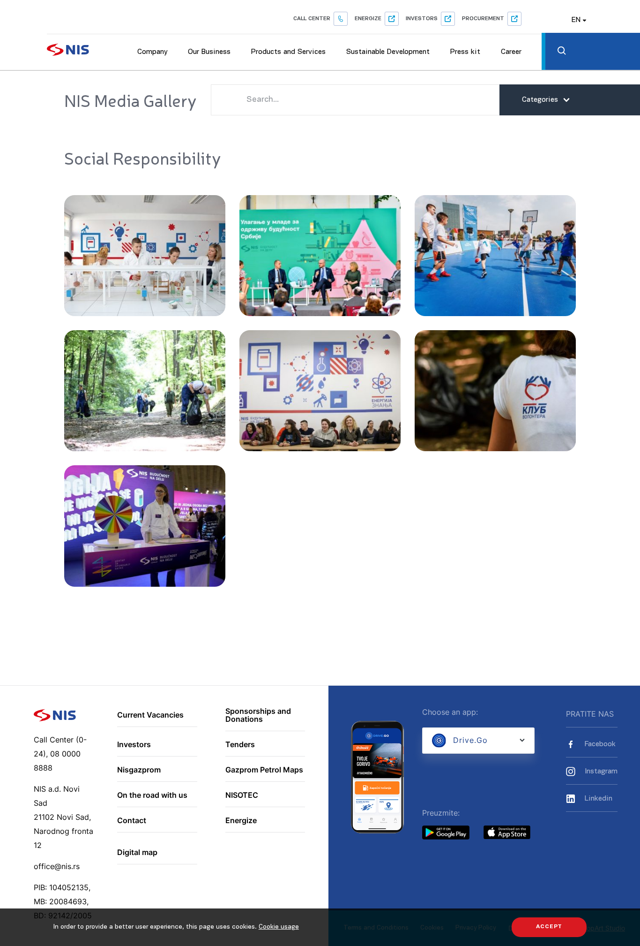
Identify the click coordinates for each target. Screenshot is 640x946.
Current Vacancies (150, 715)
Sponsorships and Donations (258, 715)
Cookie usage (279, 927)
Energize (368, 19)
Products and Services (288, 52)
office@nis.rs (57, 866)
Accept (549, 927)
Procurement (483, 19)
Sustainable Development (388, 52)
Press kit (465, 52)
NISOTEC (241, 795)
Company (152, 52)
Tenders (240, 745)
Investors (422, 19)
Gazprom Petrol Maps (264, 770)
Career (511, 52)
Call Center (311, 19)
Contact (131, 821)
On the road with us (152, 795)
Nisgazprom (139, 770)
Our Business (209, 52)
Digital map (137, 852)
